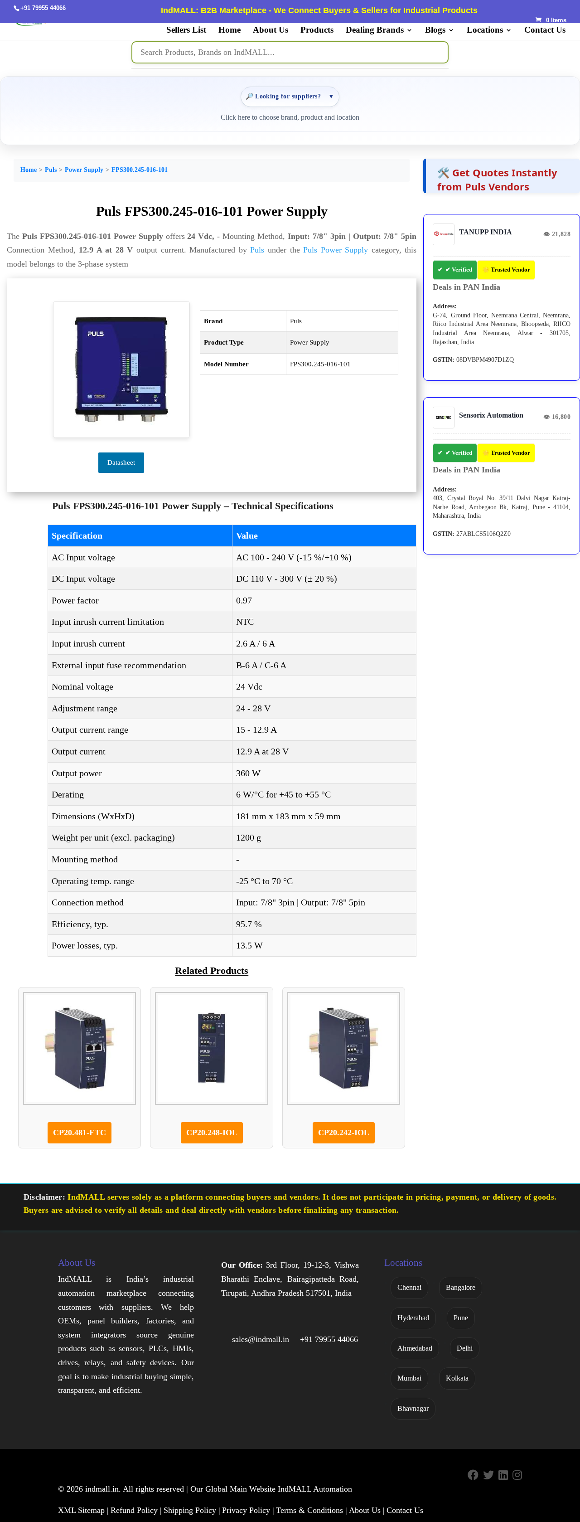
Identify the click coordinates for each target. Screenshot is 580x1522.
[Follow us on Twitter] (488, 1476)
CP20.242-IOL (343, 1132)
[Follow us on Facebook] (473, 1476)
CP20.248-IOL (211, 1132)
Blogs (435, 30)
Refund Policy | (136, 1510)
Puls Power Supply (335, 249)
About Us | (367, 1510)
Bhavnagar (413, 1408)
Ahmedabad (414, 1348)
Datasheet (121, 462)
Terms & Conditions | (311, 1510)
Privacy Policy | (248, 1510)
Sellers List (186, 30)
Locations (485, 30)
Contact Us (545, 30)
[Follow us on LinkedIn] (503, 1476)
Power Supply (84, 169)
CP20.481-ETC (79, 1132)
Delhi (465, 1348)
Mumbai (409, 1378)
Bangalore (460, 1287)
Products (317, 30)
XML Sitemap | (83, 1510)
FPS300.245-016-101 (139, 169)
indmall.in (102, 1488)
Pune (461, 1318)
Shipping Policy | (192, 1510)
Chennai (409, 1287)
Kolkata (457, 1378)
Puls (51, 169)
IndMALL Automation (315, 1488)
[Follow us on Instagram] (517, 1476)
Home (229, 30)
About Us (270, 30)
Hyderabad (413, 1318)
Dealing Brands (375, 30)
